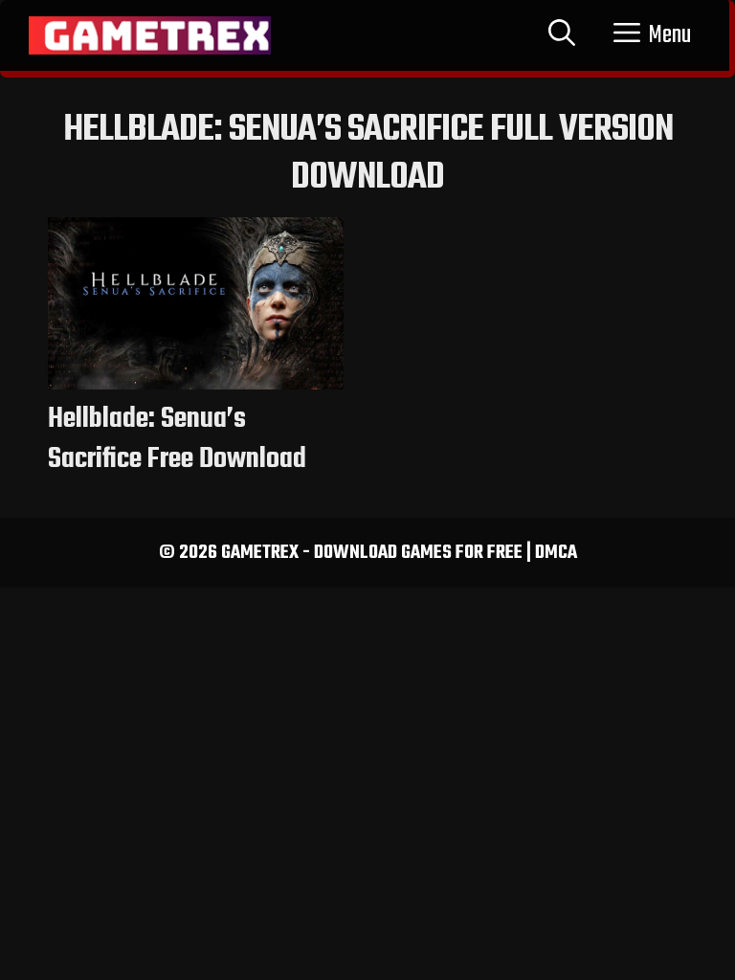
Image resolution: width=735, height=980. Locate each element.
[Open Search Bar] (561, 35)
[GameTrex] (150, 35)
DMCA (556, 553)
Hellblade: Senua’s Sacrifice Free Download (177, 439)
